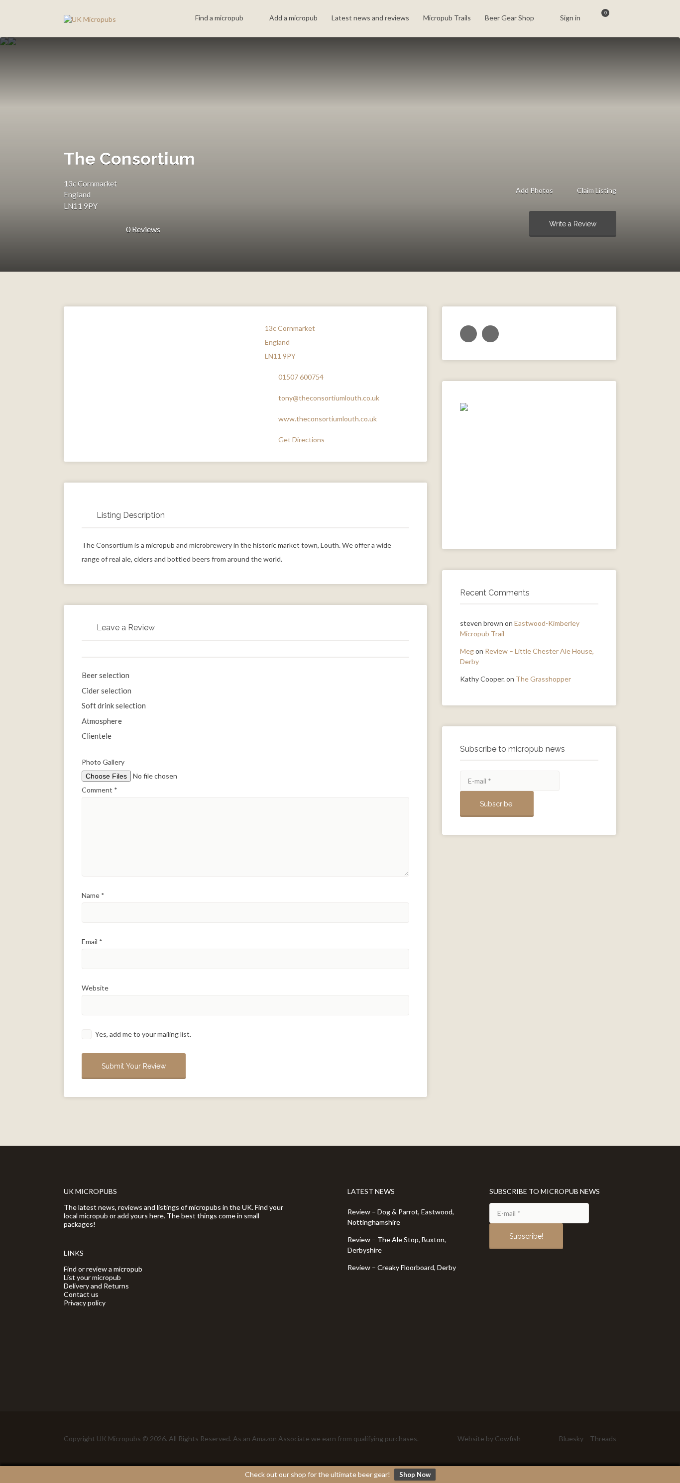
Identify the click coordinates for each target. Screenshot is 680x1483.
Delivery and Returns (96, 1286)
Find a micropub (219, 17)
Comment (99, 790)
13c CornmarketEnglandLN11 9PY (90, 194)
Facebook (532, 1438)
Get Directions (301, 439)
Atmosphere (102, 720)
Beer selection (105, 675)
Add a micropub (293, 17)
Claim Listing (595, 190)
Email (92, 941)
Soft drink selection (114, 705)
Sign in (570, 17)
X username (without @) (468, 333)
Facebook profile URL (490, 333)
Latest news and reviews (370, 17)
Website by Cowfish (489, 1438)
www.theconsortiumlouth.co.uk (327, 418)
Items (599, 18)
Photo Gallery (103, 762)
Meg (467, 651)
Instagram (548, 1438)
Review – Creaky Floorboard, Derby (401, 1267)
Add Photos (533, 190)
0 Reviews (143, 229)
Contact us (81, 1294)
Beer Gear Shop (509, 17)
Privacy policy (85, 1302)
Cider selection (106, 690)
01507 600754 (301, 377)
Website (95, 988)
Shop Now (415, 1475)
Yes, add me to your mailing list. (142, 1034)
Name (93, 895)
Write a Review (572, 224)
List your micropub (92, 1277)
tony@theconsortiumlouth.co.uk (328, 398)
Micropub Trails (447, 17)
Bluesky (571, 1438)
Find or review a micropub (103, 1269)
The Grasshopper (543, 679)
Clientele (97, 735)
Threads (603, 1438)
